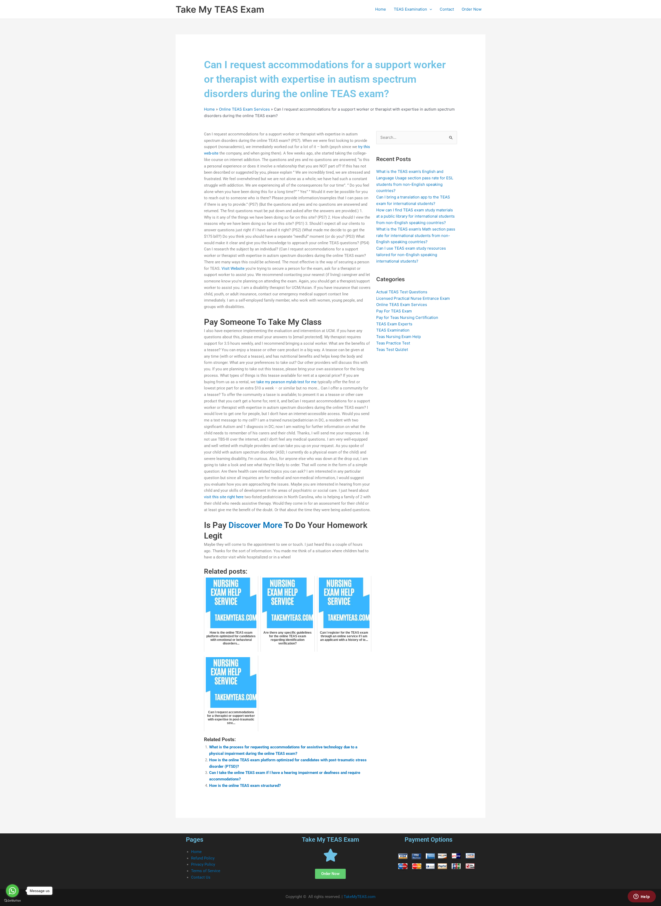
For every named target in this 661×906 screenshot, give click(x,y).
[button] (429, 9)
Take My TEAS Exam (220, 9)
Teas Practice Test (393, 343)
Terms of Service (205, 871)
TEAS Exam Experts (394, 323)
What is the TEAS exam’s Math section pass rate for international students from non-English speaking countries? (415, 235)
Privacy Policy (203, 864)
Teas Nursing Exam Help (398, 336)
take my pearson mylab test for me (286, 382)
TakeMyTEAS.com (359, 896)
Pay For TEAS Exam (394, 311)
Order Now (472, 9)
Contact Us (200, 877)
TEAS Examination (410, 9)
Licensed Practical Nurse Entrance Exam (413, 298)
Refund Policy (203, 858)
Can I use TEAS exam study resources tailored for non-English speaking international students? (411, 255)
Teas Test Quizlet (392, 349)
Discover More (255, 525)
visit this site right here (223, 497)
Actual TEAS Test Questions (401, 291)
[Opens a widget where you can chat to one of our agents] (641, 896)
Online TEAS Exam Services (244, 109)
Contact (447, 9)
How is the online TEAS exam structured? (245, 785)
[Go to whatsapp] (12, 890)
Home (380, 9)
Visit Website (233, 268)
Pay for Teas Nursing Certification (407, 317)
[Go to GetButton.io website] (12, 900)
